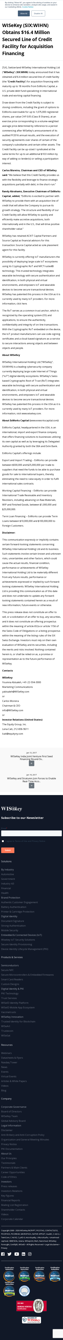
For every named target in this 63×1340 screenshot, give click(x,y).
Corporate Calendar (12, 1219)
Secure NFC (7, 970)
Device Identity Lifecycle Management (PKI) (24, 949)
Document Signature (12, 921)
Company (6, 1098)
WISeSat (5, 1035)
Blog (3, 1090)
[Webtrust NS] (8, 1289)
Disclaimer (7, 1130)
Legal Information (11, 1125)
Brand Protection (10, 897)
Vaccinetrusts (8, 1012)
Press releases (9, 1186)
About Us (6, 1153)
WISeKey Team (9, 1116)
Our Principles (9, 1158)
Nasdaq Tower (9, 1062)
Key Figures (7, 1195)
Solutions (6, 861)
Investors (6, 1181)
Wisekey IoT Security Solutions (18, 939)
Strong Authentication (13, 925)
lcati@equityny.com (12, 733)
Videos (4, 1085)
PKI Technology (9, 993)
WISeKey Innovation (12, 1016)
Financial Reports (10, 1200)
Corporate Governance (13, 1106)
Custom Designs (10, 984)
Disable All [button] (38, 13)
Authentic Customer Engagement (19, 902)
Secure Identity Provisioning (16, 944)
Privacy (4, 1248)
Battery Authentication (13, 907)
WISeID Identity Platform (14, 1002)
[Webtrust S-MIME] (54, 1274)
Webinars (6, 1053)
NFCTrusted (45, 266)
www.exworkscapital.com (44, 420)
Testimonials (8, 1163)
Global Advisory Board (13, 1120)
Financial (6, 888)
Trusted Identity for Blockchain (18, 1021)
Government (8, 879)
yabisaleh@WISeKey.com (15, 691)
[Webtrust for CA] (8, 1274)
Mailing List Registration (14, 1205)
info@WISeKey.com (12, 710)
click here (22, 303)
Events (4, 1071)
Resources (7, 1044)
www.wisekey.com (31, 413)
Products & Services (12, 957)
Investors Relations (11, 1191)
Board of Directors (11, 1111)
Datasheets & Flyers (12, 1057)
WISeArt (5, 1026)
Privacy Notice (9, 1144)
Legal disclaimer (52, 1244)
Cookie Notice (27, 7)
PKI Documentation (12, 1149)
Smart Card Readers (12, 979)
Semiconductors (10, 965)
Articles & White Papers (14, 1081)
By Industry (7, 869)
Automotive (7, 874)
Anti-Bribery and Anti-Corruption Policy (22, 1134)
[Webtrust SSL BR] (24, 1274)
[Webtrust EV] (39, 1274)
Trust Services (9, 998)
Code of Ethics (9, 1177)
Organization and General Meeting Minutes (25, 1139)
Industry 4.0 (7, 883)
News (4, 1067)
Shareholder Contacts (13, 1209)
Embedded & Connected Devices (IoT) (21, 935)
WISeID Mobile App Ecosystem (18, 1007)
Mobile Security (9, 930)
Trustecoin (7, 1030)
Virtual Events (8, 1076)
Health (4, 893)
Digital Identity (9, 916)
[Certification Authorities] (24, 1289)
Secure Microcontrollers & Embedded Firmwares (27, 974)
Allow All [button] (23, 13)
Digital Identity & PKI (12, 988)
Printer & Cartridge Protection (17, 911)
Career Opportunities (13, 1172)
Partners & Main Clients (14, 1167)
